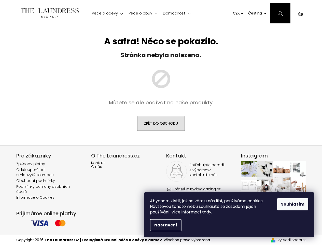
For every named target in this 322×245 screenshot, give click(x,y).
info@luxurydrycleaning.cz (197, 189)
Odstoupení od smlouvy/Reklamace (35, 172)
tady (206, 212)
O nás (96, 167)
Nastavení (165, 225)
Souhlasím (292, 204)
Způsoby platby (30, 163)
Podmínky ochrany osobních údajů (43, 189)
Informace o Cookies (35, 197)
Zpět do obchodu (161, 123)
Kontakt (98, 163)
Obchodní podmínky (35, 180)
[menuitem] (107, 13)
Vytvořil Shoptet (291, 240)
